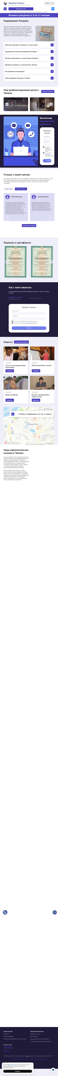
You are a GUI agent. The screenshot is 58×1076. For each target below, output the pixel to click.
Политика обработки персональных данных (20, 1059)
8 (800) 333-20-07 (49, 3)
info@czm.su (7, 1051)
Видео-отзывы (8, 189)
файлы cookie (14, 1064)
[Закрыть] (31, 1064)
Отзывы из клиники (21, 189)
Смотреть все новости (21, 342)
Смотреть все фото (47, 91)
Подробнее (10, 371)
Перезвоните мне (21, 9)
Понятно (17, 1071)
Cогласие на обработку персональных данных (37, 1059)
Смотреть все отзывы (29, 225)
